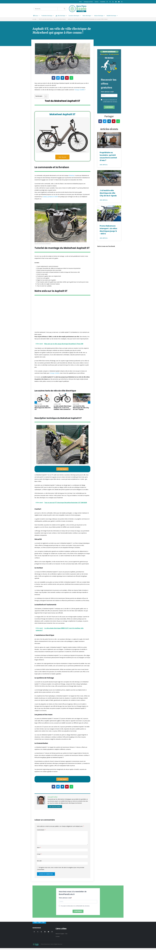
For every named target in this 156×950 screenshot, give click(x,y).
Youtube (48, 931)
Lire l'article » (104, 164)
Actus (80, 1)
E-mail (39, 854)
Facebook (34, 931)
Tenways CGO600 (54, 373)
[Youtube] (119, 2)
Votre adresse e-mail (107, 91)
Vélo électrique (61, 15)
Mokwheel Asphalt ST (62, 114)
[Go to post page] (43, 397)
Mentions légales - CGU (61, 933)
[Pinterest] (116, 2)
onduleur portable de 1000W (50, 196)
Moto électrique (87, 15)
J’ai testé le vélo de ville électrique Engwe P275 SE (81, 407)
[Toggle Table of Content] (45, 96)
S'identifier (102, 1)
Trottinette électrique (46, 15)
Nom (39, 847)
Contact (96, 1)
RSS (41, 931)
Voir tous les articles (55, 806)
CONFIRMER (109, 107)
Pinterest (44, 931)
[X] (110, 2)
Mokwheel (71, 175)
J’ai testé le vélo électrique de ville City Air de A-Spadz (62, 407)
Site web (39, 861)
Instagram (52, 931)
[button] (53, 78)
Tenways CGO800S (79, 89)
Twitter (37, 931)
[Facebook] (107, 2)
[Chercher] (64, 8)
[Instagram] (122, 2)
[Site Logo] (78, 8)
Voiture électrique (98, 15)
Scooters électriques (74, 15)
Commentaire (41, 830)
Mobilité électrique (111, 15)
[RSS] (113, 2)
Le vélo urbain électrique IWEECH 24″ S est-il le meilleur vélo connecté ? (43, 407)
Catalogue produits (88, 1)
